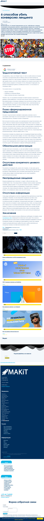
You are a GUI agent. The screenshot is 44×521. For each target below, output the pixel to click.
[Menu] (7, 1)
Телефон (4, 506)
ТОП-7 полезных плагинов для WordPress (12, 282)
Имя (4, 505)
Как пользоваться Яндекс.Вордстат (11, 331)
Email (6, 356)
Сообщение (5, 511)
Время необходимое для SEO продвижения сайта (14, 257)
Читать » (4, 259)
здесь (13, 517)
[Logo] (3, 1)
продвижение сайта (7, 217)
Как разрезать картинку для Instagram (11, 306)
